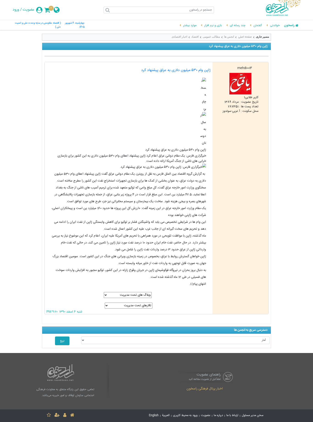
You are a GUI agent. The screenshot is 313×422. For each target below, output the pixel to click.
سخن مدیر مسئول (253, 415)
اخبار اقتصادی (179, 36)
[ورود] (64, 415)
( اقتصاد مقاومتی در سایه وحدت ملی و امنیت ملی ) (38, 25)
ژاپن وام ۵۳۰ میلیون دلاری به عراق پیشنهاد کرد (176, 70)
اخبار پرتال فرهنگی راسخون (205, 389)
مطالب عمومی (211, 36)
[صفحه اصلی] (72, 415)
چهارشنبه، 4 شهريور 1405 (75, 25)
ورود (16, 10)
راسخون (289, 25)
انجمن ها (229, 36)
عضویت (28, 10)
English (154, 415)
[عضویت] (57, 415)
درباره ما (218, 415)
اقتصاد (195, 36)
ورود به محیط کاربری (185, 415)
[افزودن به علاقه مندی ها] (49, 415)
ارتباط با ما (232, 415)
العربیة (166, 415)
